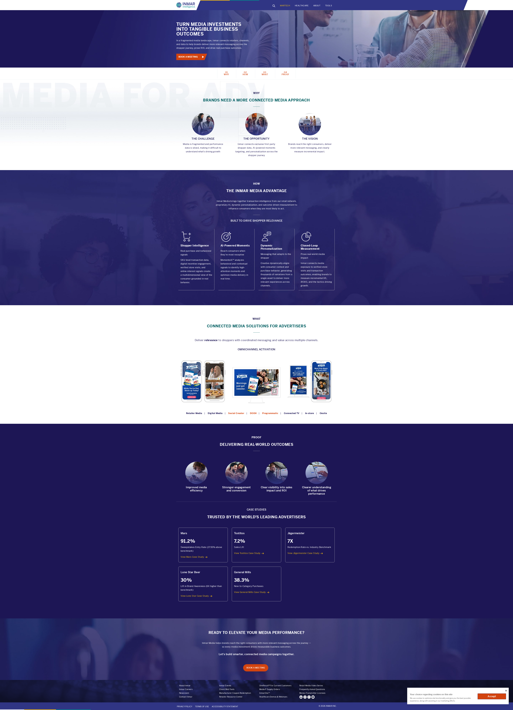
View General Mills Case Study (250, 592)
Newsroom (184, 693)
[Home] (186, 5)
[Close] (506, 690)
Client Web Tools (226, 689)
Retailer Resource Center (231, 697)
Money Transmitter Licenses (312, 693)
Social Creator (236, 413)
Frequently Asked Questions (312, 689)
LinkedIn (301, 697)
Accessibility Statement (225, 706)
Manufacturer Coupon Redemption (235, 693)
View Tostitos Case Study (247, 553)
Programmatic (270, 413)
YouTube (313, 697)
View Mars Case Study (192, 557)
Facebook (309, 697)
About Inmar (185, 685)
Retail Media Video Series (311, 685)
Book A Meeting (188, 56)
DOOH (253, 413)
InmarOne (264, 693)
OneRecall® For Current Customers (275, 685)
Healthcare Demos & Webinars (273, 697)
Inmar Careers (186, 689)
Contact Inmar (185, 697)
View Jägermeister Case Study (303, 553)
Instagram (305, 697)
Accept (492, 696)
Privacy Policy (184, 706)
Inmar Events (225, 685)
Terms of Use (202, 706)
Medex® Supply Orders (269, 689)
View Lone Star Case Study (195, 596)
